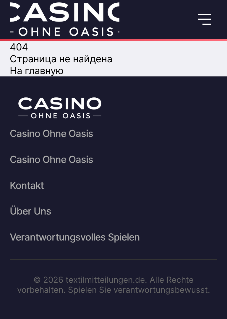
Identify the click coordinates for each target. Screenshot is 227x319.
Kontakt (27, 185)
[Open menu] (204, 19)
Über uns (30, 211)
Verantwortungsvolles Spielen (75, 237)
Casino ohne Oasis (51, 133)
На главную (37, 70)
